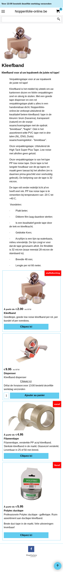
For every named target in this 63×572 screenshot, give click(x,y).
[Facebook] (31, 549)
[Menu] (3, 12)
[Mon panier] (58, 11)
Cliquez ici (26, 326)
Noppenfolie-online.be (31, 11)
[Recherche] (58, 19)
